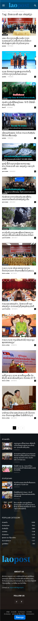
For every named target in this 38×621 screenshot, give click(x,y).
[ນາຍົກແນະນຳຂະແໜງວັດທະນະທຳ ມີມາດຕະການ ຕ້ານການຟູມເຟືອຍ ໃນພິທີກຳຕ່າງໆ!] (19, 398)
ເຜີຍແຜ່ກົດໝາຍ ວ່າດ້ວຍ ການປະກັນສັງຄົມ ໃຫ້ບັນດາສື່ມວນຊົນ (18, 134)
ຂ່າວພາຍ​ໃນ (5, 34)
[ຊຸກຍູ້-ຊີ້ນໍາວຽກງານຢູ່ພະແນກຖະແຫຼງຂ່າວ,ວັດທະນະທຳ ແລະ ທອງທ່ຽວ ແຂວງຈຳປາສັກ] (19, 152)
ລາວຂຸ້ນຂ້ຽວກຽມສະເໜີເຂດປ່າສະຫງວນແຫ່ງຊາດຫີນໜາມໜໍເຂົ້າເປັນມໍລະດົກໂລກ (17, 233)
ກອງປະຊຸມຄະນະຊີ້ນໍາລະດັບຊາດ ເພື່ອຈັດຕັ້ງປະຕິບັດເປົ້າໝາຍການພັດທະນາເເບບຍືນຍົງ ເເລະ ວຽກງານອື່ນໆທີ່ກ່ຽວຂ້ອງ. (24, 445)
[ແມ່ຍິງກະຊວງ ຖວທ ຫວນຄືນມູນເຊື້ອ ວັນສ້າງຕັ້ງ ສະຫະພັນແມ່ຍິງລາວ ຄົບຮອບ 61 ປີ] (19, 361)
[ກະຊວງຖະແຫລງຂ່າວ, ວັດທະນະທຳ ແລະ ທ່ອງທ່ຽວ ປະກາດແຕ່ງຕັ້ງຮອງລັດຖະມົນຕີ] (19, 289)
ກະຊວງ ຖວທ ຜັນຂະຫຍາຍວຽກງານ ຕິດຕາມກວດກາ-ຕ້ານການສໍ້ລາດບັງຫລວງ (18, 269)
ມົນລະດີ (3, 107)
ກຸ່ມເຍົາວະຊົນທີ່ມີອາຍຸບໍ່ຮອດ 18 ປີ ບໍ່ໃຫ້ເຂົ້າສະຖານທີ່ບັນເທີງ (18, 103)
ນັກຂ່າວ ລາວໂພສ (6, 273)
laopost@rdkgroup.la (16, 587)
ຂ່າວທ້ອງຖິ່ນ (5, 98)
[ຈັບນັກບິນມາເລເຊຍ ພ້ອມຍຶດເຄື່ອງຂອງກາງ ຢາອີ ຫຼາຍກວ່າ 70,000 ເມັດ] (7, 485)
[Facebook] (22, 602)
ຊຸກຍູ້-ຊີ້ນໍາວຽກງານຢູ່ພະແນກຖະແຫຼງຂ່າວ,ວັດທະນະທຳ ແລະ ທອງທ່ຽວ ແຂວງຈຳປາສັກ (18, 166)
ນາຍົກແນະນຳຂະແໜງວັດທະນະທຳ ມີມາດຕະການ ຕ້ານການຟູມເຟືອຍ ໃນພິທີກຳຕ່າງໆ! (18, 414)
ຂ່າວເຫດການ (5, 264)
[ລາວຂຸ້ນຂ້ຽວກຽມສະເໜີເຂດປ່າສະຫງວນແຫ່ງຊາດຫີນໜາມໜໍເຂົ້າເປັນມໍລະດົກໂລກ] (19, 218)
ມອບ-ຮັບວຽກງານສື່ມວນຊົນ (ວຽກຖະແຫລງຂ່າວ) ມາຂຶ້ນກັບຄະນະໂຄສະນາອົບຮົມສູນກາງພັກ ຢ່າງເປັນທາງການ (16, 41)
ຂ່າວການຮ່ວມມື (5, 129)
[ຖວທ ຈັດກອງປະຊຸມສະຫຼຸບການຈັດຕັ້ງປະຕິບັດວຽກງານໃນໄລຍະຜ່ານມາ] (19, 60)
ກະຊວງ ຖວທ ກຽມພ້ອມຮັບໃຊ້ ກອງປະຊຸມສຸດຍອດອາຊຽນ (18, 341)
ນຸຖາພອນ (4, 46)
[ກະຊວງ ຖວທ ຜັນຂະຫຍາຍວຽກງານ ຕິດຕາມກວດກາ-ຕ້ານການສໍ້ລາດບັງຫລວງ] (19, 254)
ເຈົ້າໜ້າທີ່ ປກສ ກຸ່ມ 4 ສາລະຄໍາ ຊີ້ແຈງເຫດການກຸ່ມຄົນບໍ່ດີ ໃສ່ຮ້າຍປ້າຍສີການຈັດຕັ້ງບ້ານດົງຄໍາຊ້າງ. (25, 468)
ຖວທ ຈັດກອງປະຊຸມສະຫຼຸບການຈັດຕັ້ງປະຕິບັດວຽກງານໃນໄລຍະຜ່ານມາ (16, 72)
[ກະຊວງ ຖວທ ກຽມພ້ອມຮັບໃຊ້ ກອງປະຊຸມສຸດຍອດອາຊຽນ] (19, 325)
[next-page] (23, 428)
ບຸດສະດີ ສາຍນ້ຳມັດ (6, 237)
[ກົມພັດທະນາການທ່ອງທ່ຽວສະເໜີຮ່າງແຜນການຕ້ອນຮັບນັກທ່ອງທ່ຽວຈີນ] (19, 185)
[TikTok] (16, 602)
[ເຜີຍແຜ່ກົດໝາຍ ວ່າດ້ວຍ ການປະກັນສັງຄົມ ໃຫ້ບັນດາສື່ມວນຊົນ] (19, 121)
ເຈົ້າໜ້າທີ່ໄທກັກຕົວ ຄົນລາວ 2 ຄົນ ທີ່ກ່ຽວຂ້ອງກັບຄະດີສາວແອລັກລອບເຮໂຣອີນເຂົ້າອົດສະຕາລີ (24, 494)
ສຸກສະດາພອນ (5, 171)
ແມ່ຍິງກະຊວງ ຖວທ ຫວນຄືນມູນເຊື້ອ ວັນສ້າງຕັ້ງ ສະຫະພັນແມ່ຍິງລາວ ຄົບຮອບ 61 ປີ (18, 376)
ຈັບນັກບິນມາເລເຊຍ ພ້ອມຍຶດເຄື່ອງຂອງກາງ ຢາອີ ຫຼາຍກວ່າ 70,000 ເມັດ (24, 483)
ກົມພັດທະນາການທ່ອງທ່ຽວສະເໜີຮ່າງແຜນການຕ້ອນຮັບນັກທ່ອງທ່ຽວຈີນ (16, 198)
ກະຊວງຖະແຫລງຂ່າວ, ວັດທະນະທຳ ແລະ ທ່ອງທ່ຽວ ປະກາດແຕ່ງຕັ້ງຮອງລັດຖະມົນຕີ (18, 305)
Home (4, 11)
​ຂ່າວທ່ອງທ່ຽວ (5, 229)
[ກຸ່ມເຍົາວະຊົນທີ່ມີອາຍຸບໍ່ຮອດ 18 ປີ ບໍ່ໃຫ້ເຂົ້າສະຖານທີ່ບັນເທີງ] (19, 91)
